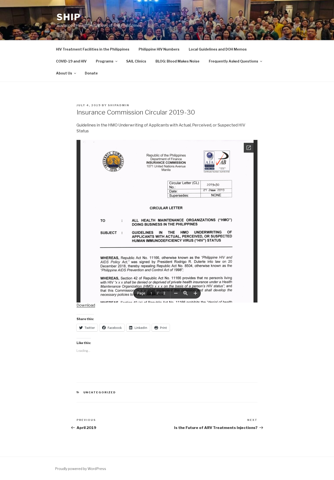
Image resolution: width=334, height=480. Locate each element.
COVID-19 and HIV (71, 61)
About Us (64, 73)
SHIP (68, 17)
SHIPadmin (118, 105)
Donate (91, 73)
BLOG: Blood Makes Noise (178, 61)
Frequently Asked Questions (233, 61)
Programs (104, 61)
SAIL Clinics (136, 61)
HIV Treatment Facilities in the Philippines (92, 49)
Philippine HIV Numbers (159, 49)
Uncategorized (99, 392)
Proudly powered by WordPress (80, 469)
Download (86, 305)
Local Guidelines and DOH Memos (218, 49)
